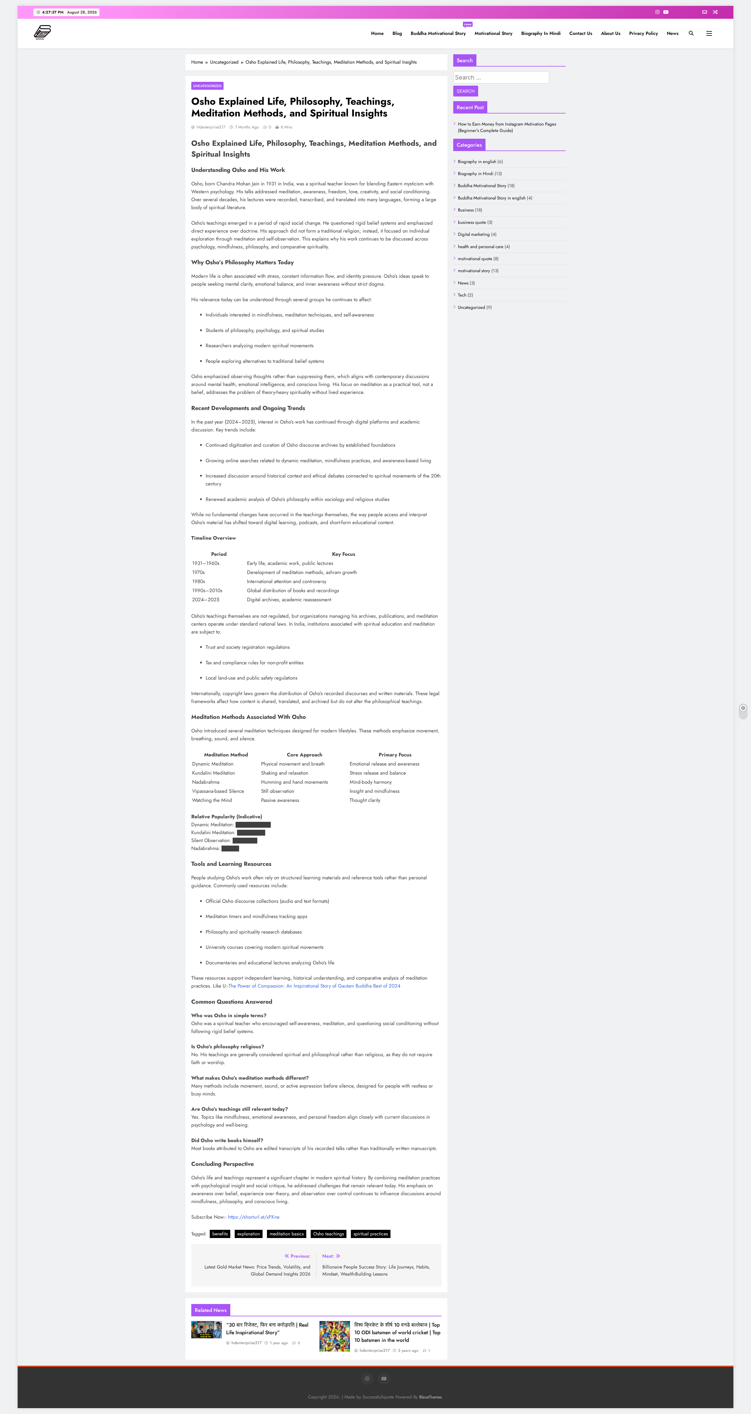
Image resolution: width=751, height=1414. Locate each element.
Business (466, 210)
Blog (397, 33)
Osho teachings (328, 1233)
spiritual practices (370, 1233)
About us (610, 33)
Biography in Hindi (541, 33)
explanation (248, 1233)
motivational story (493, 33)
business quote (472, 222)
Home (377, 33)
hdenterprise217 (211, 127)
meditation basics (287, 1233)
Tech (462, 295)
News (673, 33)
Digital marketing (474, 234)
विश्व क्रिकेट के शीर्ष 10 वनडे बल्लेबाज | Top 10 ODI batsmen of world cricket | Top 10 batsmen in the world (397, 1332)
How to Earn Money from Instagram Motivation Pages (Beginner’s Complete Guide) (507, 127)
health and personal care (480, 246)
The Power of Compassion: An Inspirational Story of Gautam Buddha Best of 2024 (314, 985)
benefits (220, 1233)
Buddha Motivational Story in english (492, 198)
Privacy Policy (643, 33)
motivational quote (475, 258)
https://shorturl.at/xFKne (254, 1216)
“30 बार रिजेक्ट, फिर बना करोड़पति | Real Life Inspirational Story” (267, 1328)
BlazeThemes (430, 1397)
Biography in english (477, 161)
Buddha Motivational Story (440, 31)
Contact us (580, 33)
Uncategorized (207, 85)
